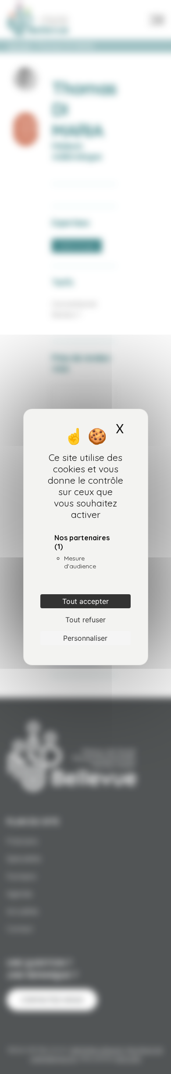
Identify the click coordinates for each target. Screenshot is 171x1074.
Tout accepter (85, 601)
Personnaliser (85, 638)
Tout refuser (85, 619)
